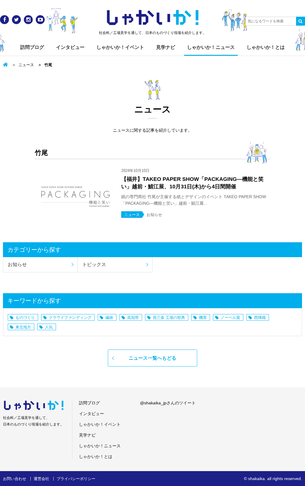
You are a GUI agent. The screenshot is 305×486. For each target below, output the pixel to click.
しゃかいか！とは (266, 47)
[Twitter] (16, 19)
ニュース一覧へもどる (152, 358)
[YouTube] (40, 19)
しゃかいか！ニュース (211, 47)
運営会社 (41, 478)
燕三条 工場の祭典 (169, 317)
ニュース (26, 65)
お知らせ (17, 264)
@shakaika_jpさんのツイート (168, 402)
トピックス (94, 264)
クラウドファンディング (70, 317)
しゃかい (152, 18)
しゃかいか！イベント (120, 47)
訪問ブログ (32, 47)
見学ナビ (165, 47)
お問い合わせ (14, 478)
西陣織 (260, 317)
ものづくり (25, 317)
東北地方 (23, 327)
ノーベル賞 (230, 317)
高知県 (133, 317)
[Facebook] (4, 19)
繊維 (109, 317)
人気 (49, 327)
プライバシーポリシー (76, 478)
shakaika (256, 478)
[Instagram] (28, 19)
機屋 (203, 317)
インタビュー (70, 47)
